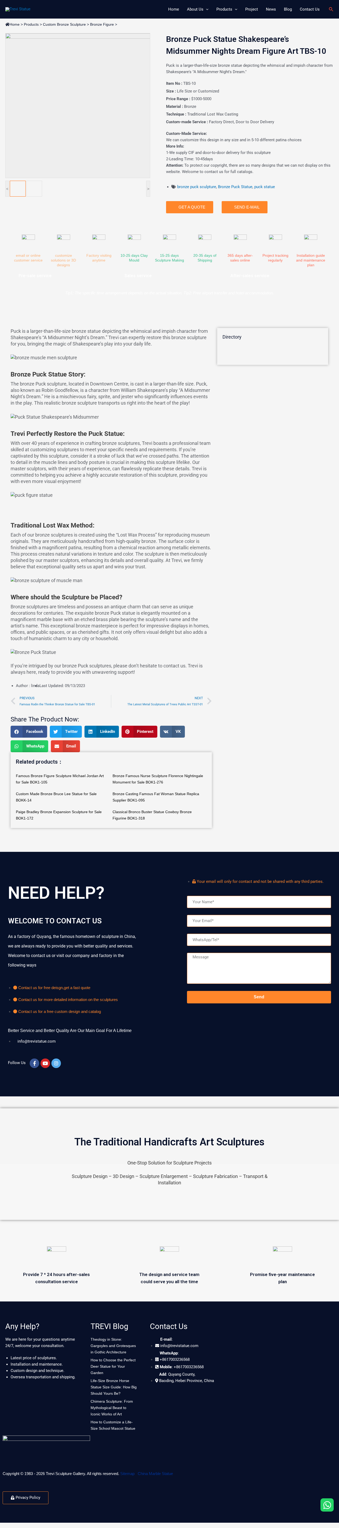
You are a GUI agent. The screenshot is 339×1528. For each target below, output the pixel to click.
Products (31, 24)
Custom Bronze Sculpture (64, 24)
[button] (29, 732)
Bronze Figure (102, 24)
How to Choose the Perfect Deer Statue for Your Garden (113, 1366)
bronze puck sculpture (196, 186)
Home (15, 24)
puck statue (264, 186)
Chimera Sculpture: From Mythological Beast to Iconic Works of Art (112, 1407)
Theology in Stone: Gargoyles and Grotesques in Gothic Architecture (113, 1345)
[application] (205, 9)
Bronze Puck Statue (235, 186)
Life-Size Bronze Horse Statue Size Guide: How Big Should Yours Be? (114, 1387)
